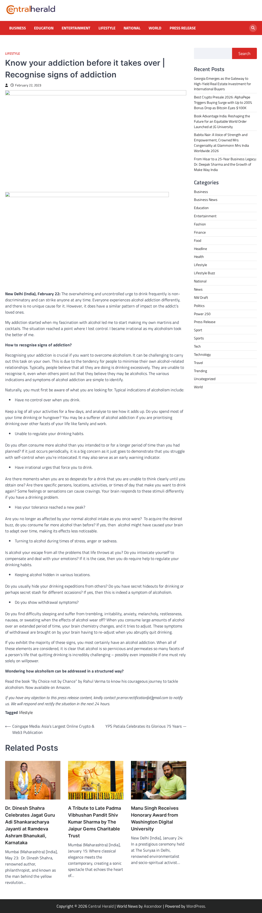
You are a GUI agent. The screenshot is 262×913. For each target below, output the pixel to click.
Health (199, 256)
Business (17, 28)
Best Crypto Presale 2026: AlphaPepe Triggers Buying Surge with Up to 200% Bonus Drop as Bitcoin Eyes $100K (223, 102)
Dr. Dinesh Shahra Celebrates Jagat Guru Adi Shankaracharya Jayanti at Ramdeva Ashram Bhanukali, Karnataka (30, 825)
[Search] (253, 28)
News (198, 289)
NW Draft (201, 297)
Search (244, 53)
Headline (200, 248)
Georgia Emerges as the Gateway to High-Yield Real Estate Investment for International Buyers (222, 84)
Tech (197, 346)
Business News (205, 199)
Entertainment (76, 28)
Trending (200, 370)
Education (43, 28)
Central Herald (101, 906)
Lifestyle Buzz (204, 273)
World (155, 28)
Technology (202, 354)
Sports (199, 338)
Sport (198, 330)
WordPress (195, 906)
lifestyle (26, 712)
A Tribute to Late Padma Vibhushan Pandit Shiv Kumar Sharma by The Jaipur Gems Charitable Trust (94, 821)
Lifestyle (107, 28)
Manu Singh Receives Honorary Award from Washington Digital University (155, 818)
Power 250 (202, 313)
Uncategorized (204, 378)
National (132, 28)
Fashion (200, 224)
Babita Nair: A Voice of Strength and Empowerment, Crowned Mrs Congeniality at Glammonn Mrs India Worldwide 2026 (221, 142)
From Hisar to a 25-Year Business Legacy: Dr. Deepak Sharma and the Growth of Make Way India (225, 164)
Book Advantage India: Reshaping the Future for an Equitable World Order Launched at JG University (222, 121)
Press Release (183, 28)
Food (197, 240)
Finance (200, 232)
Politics (199, 305)
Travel (198, 362)
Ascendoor (153, 906)
